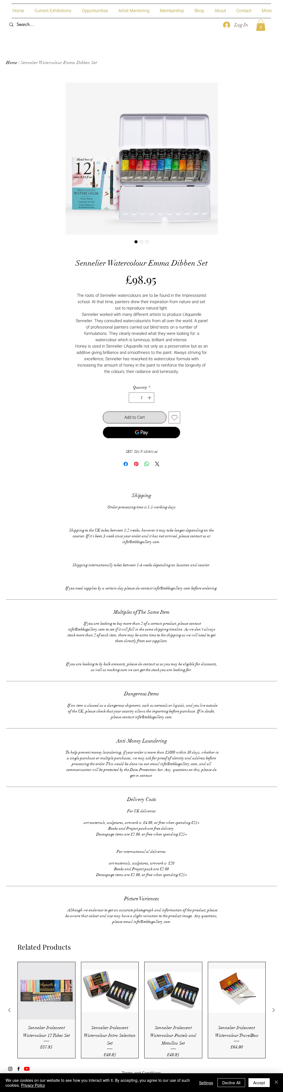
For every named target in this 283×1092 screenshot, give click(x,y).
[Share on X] (157, 464)
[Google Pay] (141, 432)
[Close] (276, 1083)
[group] (141, 1010)
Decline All (231, 1082)
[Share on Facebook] (125, 464)
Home (11, 62)
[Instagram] (10, 1069)
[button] (261, 25)
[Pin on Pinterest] (136, 464)
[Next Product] (273, 1010)
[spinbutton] (141, 397)
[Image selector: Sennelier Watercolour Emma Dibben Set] (136, 241)
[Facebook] (18, 1069)
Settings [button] (206, 1082)
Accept (259, 1082)
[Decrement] (133, 397)
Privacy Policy (33, 1085)
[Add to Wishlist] (174, 417)
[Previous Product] (9, 1010)
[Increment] (149, 397)
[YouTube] (27, 1069)
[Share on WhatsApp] (146, 464)
